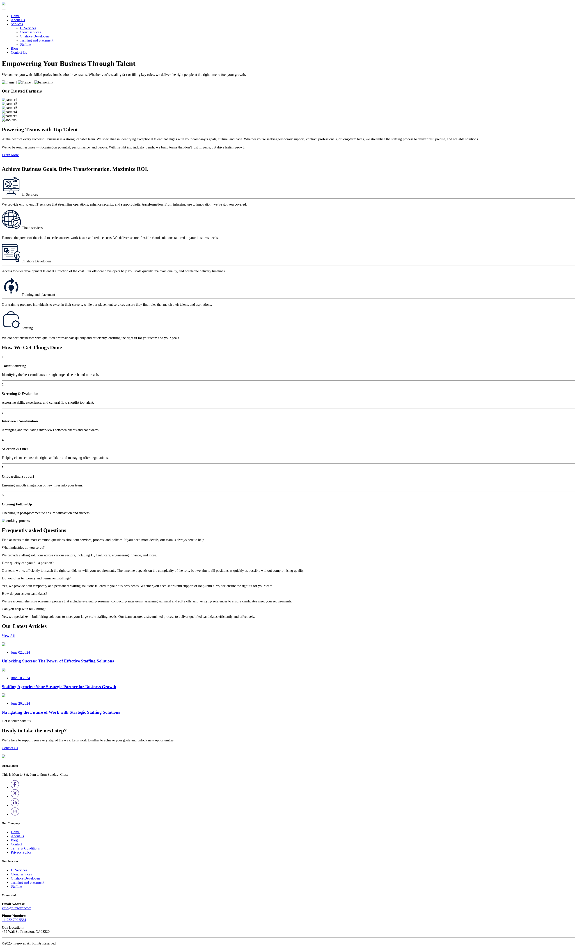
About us (17, 836)
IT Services (28, 28)
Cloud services (30, 32)
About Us (18, 20)
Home (15, 16)
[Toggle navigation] (3, 9)
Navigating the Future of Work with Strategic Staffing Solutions (61, 712)
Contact (16, 844)
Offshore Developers (35, 36)
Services (17, 24)
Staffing (25, 44)
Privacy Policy (21, 852)
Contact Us (19, 52)
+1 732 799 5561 (14, 920)
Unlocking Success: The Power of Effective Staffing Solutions (58, 661)
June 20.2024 (20, 703)
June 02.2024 (20, 652)
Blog (14, 48)
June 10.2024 (20, 678)
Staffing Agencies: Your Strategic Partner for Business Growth (59, 686)
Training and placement (36, 40)
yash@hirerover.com (16, 908)
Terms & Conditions (25, 848)
